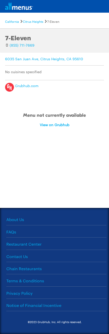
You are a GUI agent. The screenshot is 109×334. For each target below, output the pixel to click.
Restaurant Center (24, 244)
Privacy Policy (19, 293)
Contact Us (17, 256)
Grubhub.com (26, 85)
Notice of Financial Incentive (33, 305)
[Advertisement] (54, 175)
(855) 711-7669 (22, 45)
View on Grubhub (54, 124)
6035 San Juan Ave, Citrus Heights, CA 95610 (44, 58)
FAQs (11, 231)
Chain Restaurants (24, 268)
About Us (15, 219)
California (12, 21)
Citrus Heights (33, 21)
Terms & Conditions (25, 280)
